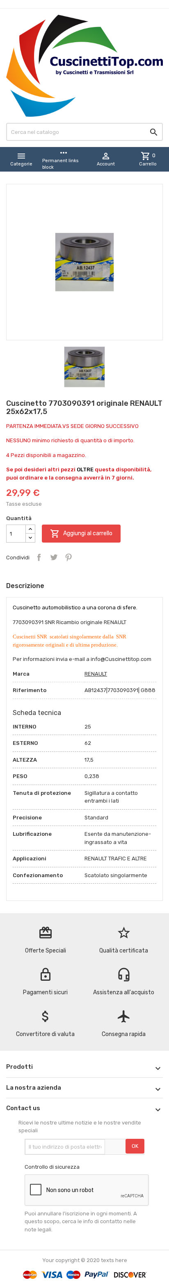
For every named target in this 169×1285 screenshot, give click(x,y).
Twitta (54, 557)
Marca (21, 674)
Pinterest (68, 557)
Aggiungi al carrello (81, 533)
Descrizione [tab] (25, 586)
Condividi (39, 557)
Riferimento (29, 690)
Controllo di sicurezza (52, 1167)
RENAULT (95, 674)
